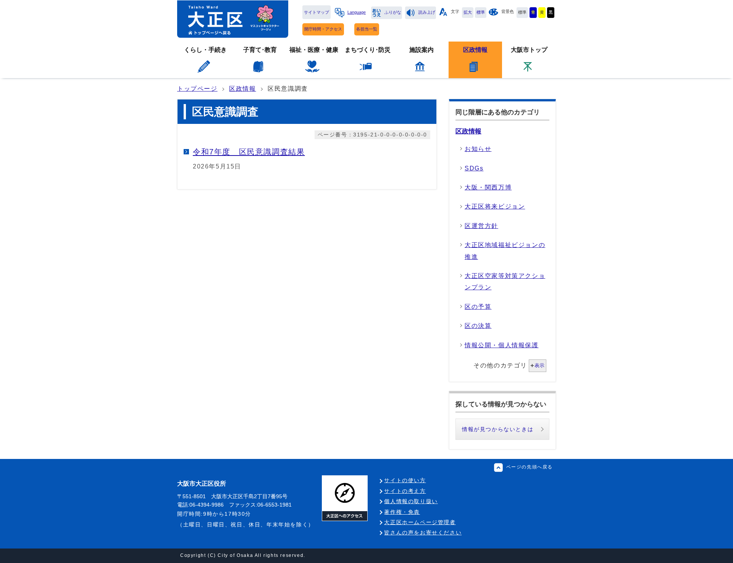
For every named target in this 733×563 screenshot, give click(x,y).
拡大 (467, 12)
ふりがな (392, 12)
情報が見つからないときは (497, 429)
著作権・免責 (402, 512)
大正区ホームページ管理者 (419, 522)
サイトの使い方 (405, 480)
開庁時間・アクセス (323, 29)
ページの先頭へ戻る (529, 467)
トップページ (197, 88)
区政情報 (242, 88)
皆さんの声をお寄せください (423, 532)
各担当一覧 (366, 29)
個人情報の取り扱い (411, 501)
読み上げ (426, 12)
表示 (539, 365)
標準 (480, 12)
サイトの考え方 (405, 491)
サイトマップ (316, 12)
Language (356, 12)
